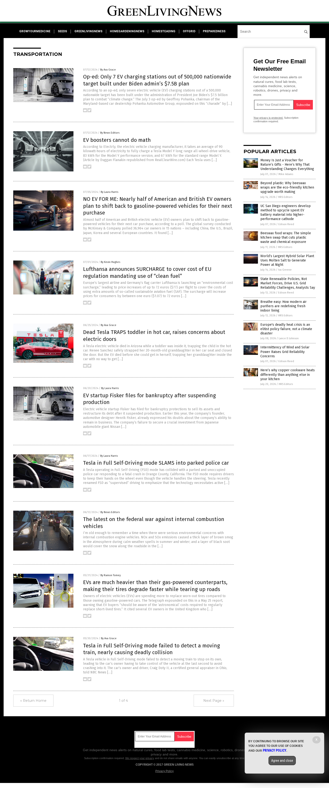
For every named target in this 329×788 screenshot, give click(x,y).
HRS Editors (285, 197)
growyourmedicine (34, 31)
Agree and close (282, 760)
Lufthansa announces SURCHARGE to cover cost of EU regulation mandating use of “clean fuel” (147, 272)
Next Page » (213, 700)
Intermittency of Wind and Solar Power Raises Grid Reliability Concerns (284, 351)
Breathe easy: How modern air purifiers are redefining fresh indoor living (283, 306)
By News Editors (109, 132)
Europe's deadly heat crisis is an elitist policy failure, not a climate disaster (286, 329)
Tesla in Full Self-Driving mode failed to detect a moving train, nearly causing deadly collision (151, 649)
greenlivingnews (88, 31)
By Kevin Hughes (110, 262)
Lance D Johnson (289, 338)
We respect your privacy (139, 758)
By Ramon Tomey (110, 575)
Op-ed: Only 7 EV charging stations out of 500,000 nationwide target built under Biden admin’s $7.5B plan (157, 80)
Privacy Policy (164, 771)
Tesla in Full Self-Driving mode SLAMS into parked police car (156, 463)
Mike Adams (285, 174)
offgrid (189, 31)
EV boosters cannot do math (117, 140)
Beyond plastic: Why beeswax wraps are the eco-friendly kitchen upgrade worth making (287, 187)
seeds (62, 31)
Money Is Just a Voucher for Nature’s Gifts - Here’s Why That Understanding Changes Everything (287, 164)
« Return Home (33, 700)
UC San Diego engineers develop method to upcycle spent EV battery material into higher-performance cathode (285, 212)
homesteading (163, 31)
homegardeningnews (127, 31)
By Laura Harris (109, 192)
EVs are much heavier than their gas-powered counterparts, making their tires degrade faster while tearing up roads (155, 586)
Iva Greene (285, 269)
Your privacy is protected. (268, 117)
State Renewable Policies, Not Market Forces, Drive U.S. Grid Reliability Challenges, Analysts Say (287, 283)
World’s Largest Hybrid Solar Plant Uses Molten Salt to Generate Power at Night (287, 260)
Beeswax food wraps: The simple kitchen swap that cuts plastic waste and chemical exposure (285, 237)
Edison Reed (286, 224)
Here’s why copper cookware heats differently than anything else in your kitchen (287, 374)
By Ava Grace (108, 69)
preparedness (214, 31)
